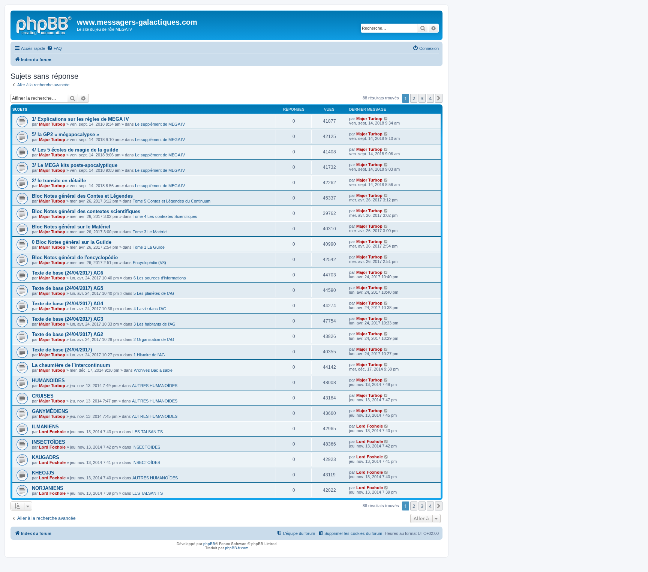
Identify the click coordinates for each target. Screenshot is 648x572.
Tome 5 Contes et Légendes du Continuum (171, 201)
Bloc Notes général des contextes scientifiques (86, 211)
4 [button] (430, 98)
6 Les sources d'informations (160, 278)
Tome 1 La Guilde (149, 247)
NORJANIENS (47, 488)
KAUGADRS (45, 457)
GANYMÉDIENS (50, 411)
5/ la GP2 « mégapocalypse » (65, 134)
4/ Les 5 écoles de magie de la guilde (75, 150)
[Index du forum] (44, 24)
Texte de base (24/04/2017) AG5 (67, 288)
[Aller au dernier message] (386, 118)
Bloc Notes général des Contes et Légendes (82, 196)
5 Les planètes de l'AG (154, 293)
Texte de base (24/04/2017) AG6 (67, 273)
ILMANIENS (45, 426)
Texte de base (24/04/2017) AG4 (67, 303)
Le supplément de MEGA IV (160, 124)
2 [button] (413, 98)
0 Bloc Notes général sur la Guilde (71, 242)
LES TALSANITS (147, 431)
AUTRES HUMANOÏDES (154, 385)
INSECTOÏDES (48, 442)
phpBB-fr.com (236, 548)
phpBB (209, 544)
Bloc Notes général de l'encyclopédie (75, 257)
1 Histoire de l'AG (149, 355)
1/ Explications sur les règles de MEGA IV (80, 119)
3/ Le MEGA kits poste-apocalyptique (74, 165)
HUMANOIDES (48, 380)
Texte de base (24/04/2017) (62, 350)
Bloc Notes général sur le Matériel (71, 227)
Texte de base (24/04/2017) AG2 (67, 334)
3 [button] (422, 98)
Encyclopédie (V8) (149, 262)
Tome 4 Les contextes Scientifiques (165, 216)
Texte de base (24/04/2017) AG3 (67, 319)
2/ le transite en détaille (59, 180)
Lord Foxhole (52, 431)
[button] (438, 98)
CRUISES (43, 396)
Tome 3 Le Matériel (150, 232)
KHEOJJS (43, 473)
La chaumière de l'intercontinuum (71, 365)
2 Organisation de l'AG (154, 339)
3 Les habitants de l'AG (155, 324)
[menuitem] (54, 48)
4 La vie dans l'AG (150, 308)
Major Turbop (52, 124)
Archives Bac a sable (153, 370)
